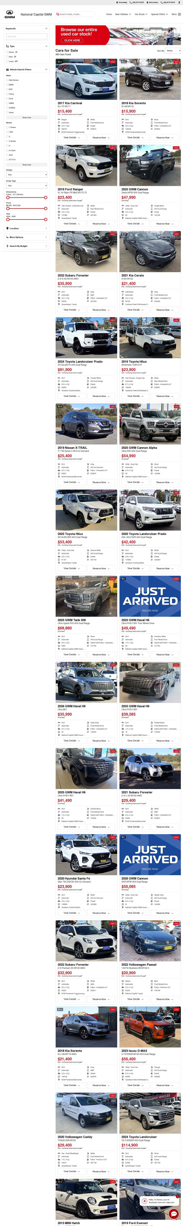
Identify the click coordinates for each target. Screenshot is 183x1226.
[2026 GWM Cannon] (150, 854)
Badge (9, 169)
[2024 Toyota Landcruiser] (150, 1113)
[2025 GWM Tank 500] (86, 596)
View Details (70, 137)
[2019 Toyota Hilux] (150, 337)
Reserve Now (99, 137)
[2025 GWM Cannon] (150, 165)
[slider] (7, 197)
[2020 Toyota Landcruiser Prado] (150, 510)
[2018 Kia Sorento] (150, 79)
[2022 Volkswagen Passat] (150, 940)
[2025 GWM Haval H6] (150, 596)
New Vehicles (121, 14)
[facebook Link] (179, 2)
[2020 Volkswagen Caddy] (86, 1113)
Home (109, 14)
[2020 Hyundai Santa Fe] (86, 854)
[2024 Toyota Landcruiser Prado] (86, 337)
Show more (26, 117)
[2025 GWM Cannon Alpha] (150, 423)
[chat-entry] (173, 1213)
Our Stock (140, 14)
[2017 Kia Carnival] (86, 79)
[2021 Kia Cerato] (150, 251)
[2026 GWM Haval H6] (86, 682)
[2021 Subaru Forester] (150, 768)
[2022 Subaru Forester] (86, 251)
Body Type (11, 180)
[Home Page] (9, 14)
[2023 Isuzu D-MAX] (150, 1026)
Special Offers (158, 14)
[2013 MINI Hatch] (86, 1199)
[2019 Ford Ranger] (86, 165)
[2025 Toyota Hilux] (86, 510)
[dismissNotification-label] (177, 1197)
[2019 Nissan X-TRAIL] (86, 423)
